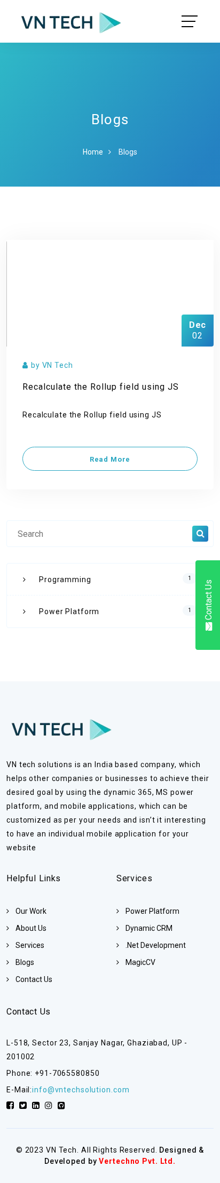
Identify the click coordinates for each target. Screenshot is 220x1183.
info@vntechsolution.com (80, 1089)
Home (93, 152)
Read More (110, 459)
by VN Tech (52, 365)
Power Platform (115, 611)
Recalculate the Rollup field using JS (100, 387)
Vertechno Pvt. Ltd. (137, 1161)
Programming (115, 579)
